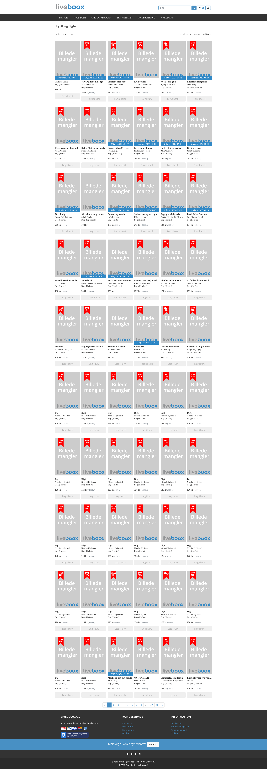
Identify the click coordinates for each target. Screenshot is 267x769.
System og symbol (117, 214)
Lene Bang (191, 84)
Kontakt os (127, 723)
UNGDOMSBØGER (101, 17)
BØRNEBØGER (124, 17)
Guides (125, 733)
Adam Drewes (87, 84)
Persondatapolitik (179, 730)
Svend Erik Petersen (63, 217)
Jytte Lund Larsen (115, 84)
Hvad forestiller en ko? (67, 280)
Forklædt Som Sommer (119, 280)
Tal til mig (60, 214)
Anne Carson (60, 151)
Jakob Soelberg (88, 217)
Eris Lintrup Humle (195, 217)
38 (157, 705)
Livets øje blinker (143, 148)
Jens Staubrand (193, 151)
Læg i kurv (146, 98)
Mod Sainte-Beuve (117, 346)
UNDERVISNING (146, 17)
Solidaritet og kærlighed (146, 214)
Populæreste (185, 34)
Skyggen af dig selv (170, 214)
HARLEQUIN (167, 17)
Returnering (128, 730)
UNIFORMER (141, 678)
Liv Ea (190, 681)
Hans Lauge (60, 283)
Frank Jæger (113, 151)
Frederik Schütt (61, 82)
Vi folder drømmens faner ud (175, 280)
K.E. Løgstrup (114, 217)
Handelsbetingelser (180, 726)
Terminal (59, 346)
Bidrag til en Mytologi (119, 148)
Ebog (71, 34)
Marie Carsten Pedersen (91, 283)
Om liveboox (176, 723)
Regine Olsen (194, 148)
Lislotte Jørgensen (142, 283)
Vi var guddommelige (92, 81)
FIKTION (63, 17)
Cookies (174, 733)
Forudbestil (67, 96)
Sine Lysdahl (139, 681)
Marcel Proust (114, 349)
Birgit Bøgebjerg (194, 349)
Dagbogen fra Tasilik (92, 346)
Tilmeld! (153, 744)
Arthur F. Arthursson (143, 84)
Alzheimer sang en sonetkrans (96, 214)
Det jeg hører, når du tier (94, 148)
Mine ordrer (128, 726)
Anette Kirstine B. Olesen (172, 217)
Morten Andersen (88, 151)
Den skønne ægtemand (66, 148)
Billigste (207, 34)
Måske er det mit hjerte (120, 678)
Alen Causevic (167, 151)
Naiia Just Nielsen (115, 283)
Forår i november (170, 346)
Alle (58, 34)
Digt (57, 413)
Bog (64, 34)
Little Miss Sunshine (197, 214)
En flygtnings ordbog (171, 148)
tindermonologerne (197, 81)
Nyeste (197, 34)
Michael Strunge (168, 283)
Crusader (139, 346)
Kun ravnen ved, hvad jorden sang (151, 280)
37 (151, 705)
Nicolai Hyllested (62, 416)
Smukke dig (87, 280)
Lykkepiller (140, 81)
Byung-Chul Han (168, 84)
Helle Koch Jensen (142, 151)
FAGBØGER (80, 17)
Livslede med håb (117, 81)
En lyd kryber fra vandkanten (202, 678)
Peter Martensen (88, 349)
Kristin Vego (113, 681)
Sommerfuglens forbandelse (175, 678)
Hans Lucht (139, 349)
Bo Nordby (165, 349)
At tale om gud (168, 81)
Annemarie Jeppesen (64, 349)
